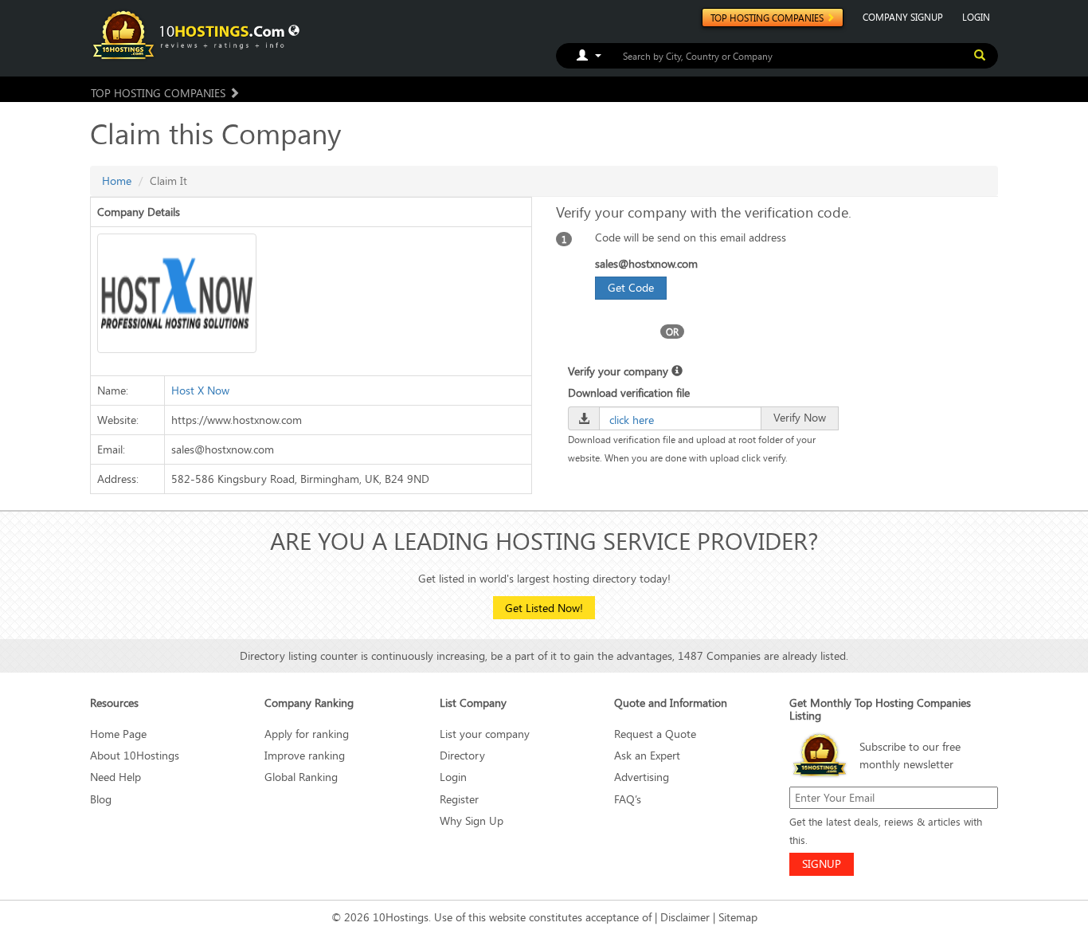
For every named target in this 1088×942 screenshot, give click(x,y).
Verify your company (619, 371)
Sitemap (737, 916)
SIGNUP (821, 863)
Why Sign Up (471, 820)
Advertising (641, 776)
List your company (485, 733)
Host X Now (200, 390)
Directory (462, 755)
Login (453, 776)
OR (672, 331)
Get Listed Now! (544, 607)
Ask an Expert (647, 755)
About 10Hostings (134, 755)
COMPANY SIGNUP (903, 16)
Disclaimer (685, 916)
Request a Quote (655, 733)
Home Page (118, 733)
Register (459, 799)
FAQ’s (627, 799)
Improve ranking (304, 755)
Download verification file (629, 392)
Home (116, 180)
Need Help (115, 776)
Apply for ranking (306, 733)
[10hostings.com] (191, 33)
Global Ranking (301, 776)
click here (631, 419)
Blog (101, 799)
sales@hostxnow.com (646, 263)
